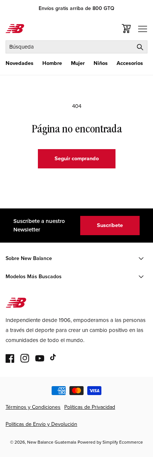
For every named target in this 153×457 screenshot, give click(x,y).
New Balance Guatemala (51, 442)
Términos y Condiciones (33, 407)
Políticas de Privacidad (89, 407)
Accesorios (130, 63)
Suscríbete (110, 225)
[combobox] (76, 46)
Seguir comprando (77, 158)
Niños (101, 63)
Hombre (52, 63)
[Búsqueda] (140, 47)
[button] (19, 63)
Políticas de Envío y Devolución (41, 424)
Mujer (78, 63)
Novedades (19, 63)
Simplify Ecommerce (122, 442)
